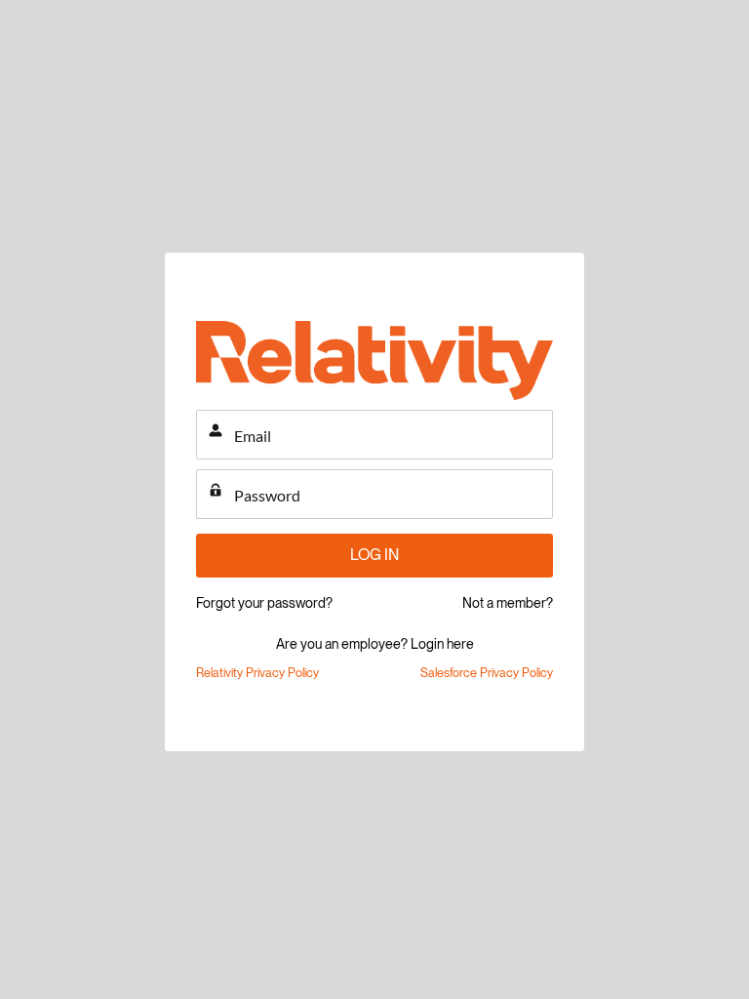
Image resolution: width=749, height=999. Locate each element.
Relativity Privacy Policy (257, 672)
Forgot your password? (264, 603)
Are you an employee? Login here (375, 644)
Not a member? (507, 603)
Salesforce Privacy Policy (486, 672)
